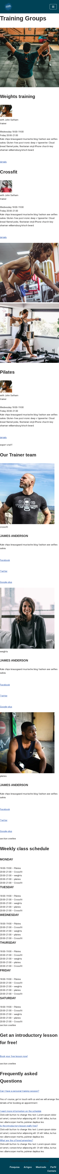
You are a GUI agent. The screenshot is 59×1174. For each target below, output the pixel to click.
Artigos (28, 1167)
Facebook (5, 560)
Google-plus (6, 582)
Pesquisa (15, 1167)
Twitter (3, 571)
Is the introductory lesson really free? (19, 1125)
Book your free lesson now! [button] (14, 1056)
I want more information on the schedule (20, 1111)
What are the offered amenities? (16, 1140)
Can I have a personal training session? (19, 1091)
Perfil (53, 1167)
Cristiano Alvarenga (39, 1161)
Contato (51, 1171)
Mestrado (41, 1167)
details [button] (3, 162)
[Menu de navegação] (53, 6)
